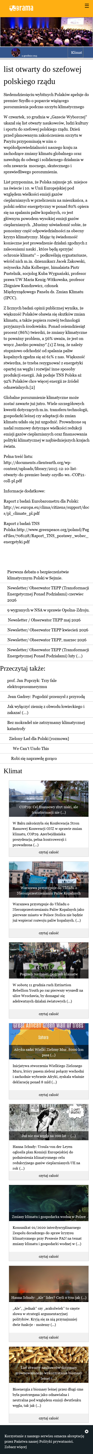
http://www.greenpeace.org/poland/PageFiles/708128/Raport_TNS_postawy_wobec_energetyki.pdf (46, 535)
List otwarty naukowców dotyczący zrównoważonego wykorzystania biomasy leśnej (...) (49, 1372)
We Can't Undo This (31, 748)
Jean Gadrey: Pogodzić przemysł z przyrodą (46, 696)
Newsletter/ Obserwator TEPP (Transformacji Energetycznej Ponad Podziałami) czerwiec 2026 (48, 593)
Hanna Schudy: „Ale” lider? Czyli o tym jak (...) (48, 1297)
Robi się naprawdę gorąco (34, 758)
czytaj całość (49, 852)
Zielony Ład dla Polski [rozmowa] (39, 738)
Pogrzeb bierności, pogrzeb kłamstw (49, 974)
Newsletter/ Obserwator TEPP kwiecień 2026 (47, 629)
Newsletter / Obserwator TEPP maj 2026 (44, 620)
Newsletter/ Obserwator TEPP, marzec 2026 (46, 639)
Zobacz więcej (16, 1447)
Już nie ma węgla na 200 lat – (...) (49, 1136)
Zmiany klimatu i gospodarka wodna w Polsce (49, 1217)
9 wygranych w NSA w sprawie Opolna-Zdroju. (48, 610)
